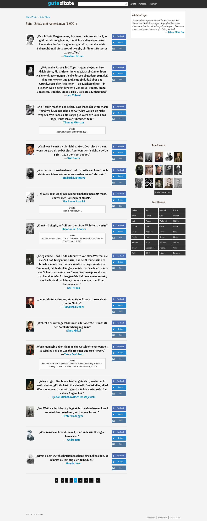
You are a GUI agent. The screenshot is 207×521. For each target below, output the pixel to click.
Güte (134, 231)
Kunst (134, 247)
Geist (175, 237)
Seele (134, 237)
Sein (148, 210)
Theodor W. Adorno (73, 229)
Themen (153, 4)
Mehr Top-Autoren (163, 192)
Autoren (143, 4)
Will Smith (73, 158)
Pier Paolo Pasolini (73, 201)
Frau (175, 231)
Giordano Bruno (73, 56)
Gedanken (150, 247)
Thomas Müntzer (73, 122)
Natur (161, 231)
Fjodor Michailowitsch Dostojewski (73, 397)
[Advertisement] (158, 90)
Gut (147, 226)
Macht (176, 215)
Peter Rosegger (73, 416)
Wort (175, 247)
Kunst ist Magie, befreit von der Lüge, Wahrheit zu (72, 225)
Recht (162, 237)
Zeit (134, 220)
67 (98, 480)
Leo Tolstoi (74, 95)
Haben (148, 215)
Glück (134, 226)
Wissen (176, 242)
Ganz (161, 226)
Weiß (148, 253)
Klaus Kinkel (73, 330)
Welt (134, 215)
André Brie (73, 440)
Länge (162, 253)
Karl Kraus (73, 288)
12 (91, 480)
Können (149, 231)
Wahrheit (163, 220)
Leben (134, 210)
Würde (135, 242)
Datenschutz (174, 517)
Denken (176, 253)
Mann (175, 226)
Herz (148, 237)
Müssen (162, 242)
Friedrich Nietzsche (74, 178)
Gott (161, 215)
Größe (176, 220)
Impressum (162, 517)
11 (86, 480)
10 (80, 480)
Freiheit (162, 247)
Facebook (151, 517)
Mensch (162, 210)
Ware (148, 242)
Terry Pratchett (73, 354)
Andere (149, 220)
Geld (134, 253)
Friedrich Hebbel (74, 307)
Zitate (133, 4)
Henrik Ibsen (73, 463)
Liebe (175, 210)
